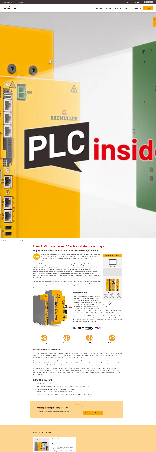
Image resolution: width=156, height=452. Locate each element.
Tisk (16, 2)
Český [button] (138, 2)
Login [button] (128, 2)
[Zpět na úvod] (10, 8)
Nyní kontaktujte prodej (94, 412)
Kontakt (148, 8)
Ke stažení (21, 2)
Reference (28, 2)
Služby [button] (127, 8)
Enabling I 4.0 (137, 8)
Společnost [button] (98, 8)
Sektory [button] (108, 8)
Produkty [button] (118, 8)
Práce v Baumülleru (8, 2)
